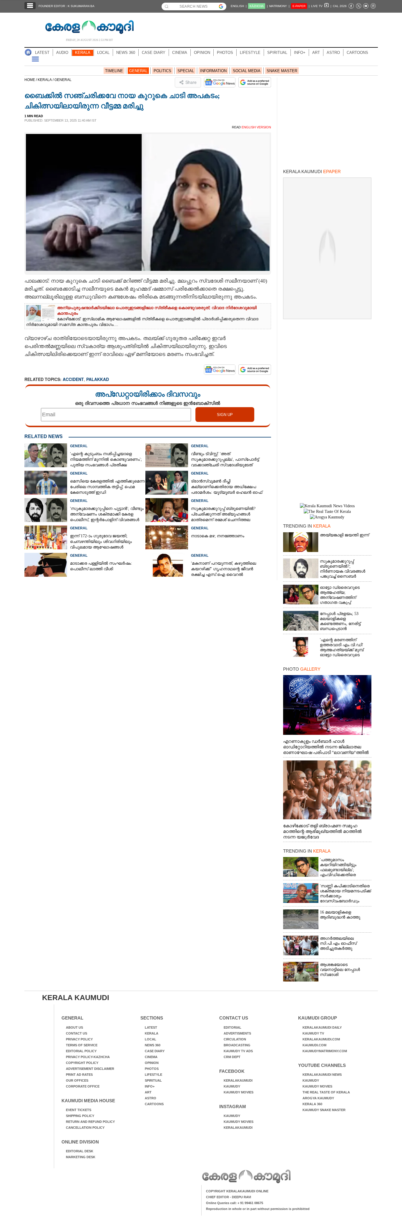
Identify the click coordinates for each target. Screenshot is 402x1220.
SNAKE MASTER (282, 71)
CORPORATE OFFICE (82, 1086)
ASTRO (333, 52)
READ (251, 127)
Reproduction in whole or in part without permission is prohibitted (258, 1209)
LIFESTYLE (250, 52)
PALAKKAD (97, 379)
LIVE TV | (321, 6)
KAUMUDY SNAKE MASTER (324, 1110)
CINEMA (179, 52)
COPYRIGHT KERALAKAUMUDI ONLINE (237, 1191)
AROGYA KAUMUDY (318, 1098)
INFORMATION (213, 71)
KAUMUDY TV (313, 1033)
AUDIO (62, 52)
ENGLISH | (239, 6)
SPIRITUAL (277, 52)
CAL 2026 (340, 6)
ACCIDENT (73, 379)
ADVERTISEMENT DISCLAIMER (90, 1068)
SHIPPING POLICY (80, 1116)
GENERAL (138, 71)
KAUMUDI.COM (314, 1045)
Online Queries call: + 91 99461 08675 (234, 1203)
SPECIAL (185, 71)
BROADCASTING (237, 1045)
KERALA (82, 52)
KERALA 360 (312, 1104)
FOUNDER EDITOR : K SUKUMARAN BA (66, 6)
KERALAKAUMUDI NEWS (322, 1074)
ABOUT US (74, 1027)
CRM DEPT (232, 1057)
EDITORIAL (232, 1027)
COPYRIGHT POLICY (82, 1063)
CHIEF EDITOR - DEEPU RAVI (228, 1197)
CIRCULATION (235, 1039)
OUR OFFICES (77, 1080)
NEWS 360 (125, 52)
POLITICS (162, 71)
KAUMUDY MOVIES (238, 1092)
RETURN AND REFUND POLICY (90, 1121)
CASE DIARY (153, 52)
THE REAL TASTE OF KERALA (326, 1092)
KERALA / (46, 80)
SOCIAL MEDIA (246, 71)
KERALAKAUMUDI (238, 1080)
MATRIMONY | (279, 6)
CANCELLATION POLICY (85, 1127)
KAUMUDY (232, 1086)
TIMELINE (114, 71)
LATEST (42, 52)
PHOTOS (225, 52)
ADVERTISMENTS (237, 1033)
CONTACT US (76, 1033)
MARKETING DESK (80, 1157)
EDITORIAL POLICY (81, 1051)
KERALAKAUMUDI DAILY (322, 1027)
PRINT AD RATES (79, 1074)
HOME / (31, 80)
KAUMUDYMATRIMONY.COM (325, 1051)
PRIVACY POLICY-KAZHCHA (88, 1057)
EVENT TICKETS (78, 1110)
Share (191, 82)
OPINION (202, 52)
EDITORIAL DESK (79, 1151)
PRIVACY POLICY (79, 1039)
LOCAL (103, 52)
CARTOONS (357, 52)
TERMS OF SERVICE (81, 1045)
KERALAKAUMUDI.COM (321, 1039)
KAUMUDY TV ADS (238, 1051)
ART (316, 52)
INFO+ (299, 52)
